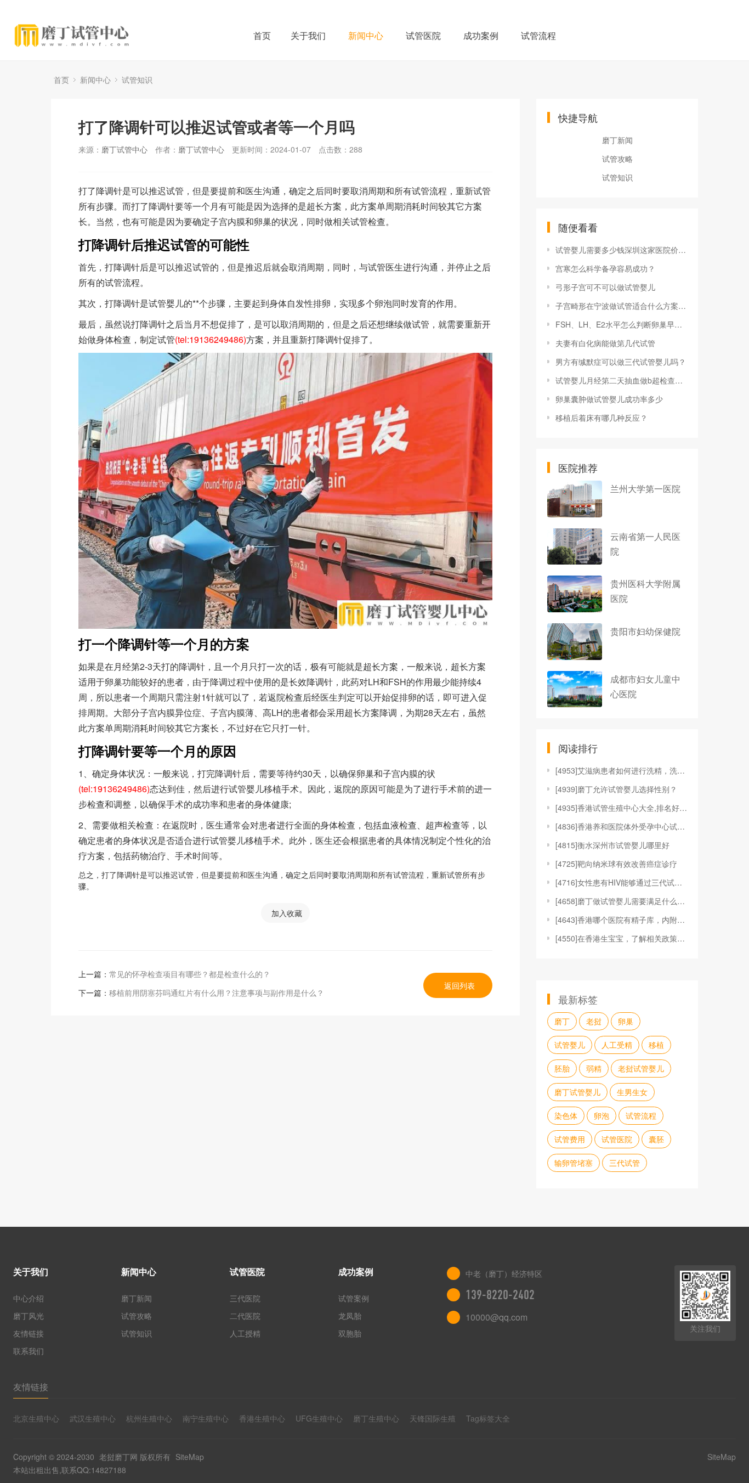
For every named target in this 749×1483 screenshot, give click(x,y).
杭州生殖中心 (149, 1418)
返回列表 (459, 985)
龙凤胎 (349, 1315)
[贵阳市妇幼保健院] (574, 641)
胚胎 (562, 1068)
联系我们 (28, 1350)
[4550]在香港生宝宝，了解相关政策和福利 (621, 938)
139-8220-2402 (500, 1295)
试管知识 (137, 79)
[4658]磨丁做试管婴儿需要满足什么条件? (621, 900)
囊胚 (656, 1139)
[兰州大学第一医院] (574, 499)
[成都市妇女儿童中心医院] (574, 689)
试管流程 (538, 35)
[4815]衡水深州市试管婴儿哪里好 (612, 844)
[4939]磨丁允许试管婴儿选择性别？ (616, 788)
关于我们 (308, 35)
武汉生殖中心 (93, 1418)
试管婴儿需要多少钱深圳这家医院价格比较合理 (621, 249)
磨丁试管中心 (124, 149)
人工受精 (617, 1044)
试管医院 (423, 35)
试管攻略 (617, 158)
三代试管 (624, 1162)
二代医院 (245, 1315)
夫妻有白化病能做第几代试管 (605, 342)
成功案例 (480, 35)
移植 (656, 1044)
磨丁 (562, 1021)
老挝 (594, 1021)
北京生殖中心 (36, 1418)
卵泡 (601, 1115)
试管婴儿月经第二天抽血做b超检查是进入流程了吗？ (621, 380)
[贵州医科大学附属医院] (574, 594)
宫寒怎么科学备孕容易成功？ (605, 268)
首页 (262, 35)
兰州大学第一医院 (645, 488)
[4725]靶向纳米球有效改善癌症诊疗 (616, 863)
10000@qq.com (496, 1317)
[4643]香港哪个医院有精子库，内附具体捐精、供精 (621, 919)
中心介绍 (28, 1298)
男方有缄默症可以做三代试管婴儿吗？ (620, 361)
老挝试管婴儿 (641, 1068)
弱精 (594, 1068)
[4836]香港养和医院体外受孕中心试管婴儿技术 (621, 826)
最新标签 (578, 999)
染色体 (565, 1115)
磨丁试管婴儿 (577, 1091)
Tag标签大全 (488, 1418)
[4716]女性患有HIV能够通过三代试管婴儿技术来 (621, 882)
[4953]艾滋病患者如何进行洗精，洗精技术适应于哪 (621, 770)
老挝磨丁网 (118, 1456)
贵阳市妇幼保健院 (645, 631)
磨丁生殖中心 (376, 1418)
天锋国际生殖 (433, 1418)
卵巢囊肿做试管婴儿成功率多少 (609, 398)
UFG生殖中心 (319, 1418)
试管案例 (353, 1298)
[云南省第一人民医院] (574, 546)
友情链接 (28, 1333)
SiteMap (189, 1456)
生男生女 (632, 1091)
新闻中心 (365, 35)
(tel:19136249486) (210, 339)
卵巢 (625, 1021)
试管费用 (569, 1139)
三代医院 (245, 1298)
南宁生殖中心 (206, 1418)
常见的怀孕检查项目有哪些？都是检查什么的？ (189, 973)
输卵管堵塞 (573, 1162)
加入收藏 (286, 912)
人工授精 (245, 1333)
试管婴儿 (569, 1044)
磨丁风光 (28, 1315)
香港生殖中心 (262, 1418)
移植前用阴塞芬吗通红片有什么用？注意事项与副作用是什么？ (216, 992)
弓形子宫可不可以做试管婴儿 (605, 286)
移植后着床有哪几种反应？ (601, 417)
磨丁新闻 (617, 139)
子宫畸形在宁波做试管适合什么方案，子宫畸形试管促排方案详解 (621, 305)
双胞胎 (349, 1333)
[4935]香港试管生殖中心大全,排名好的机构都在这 (621, 807)
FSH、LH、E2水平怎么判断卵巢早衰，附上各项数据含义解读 (621, 324)
